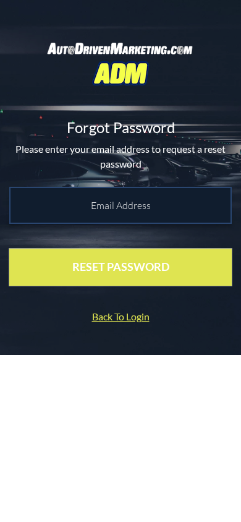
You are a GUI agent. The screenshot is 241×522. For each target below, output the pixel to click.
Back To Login (121, 316)
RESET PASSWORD (120, 266)
